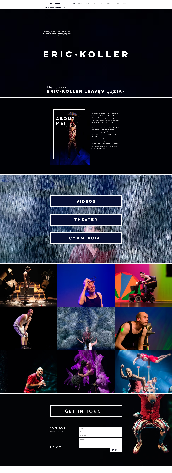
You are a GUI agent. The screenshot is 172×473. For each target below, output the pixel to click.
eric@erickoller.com (56, 431)
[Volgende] (162, 91)
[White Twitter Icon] (53, 446)
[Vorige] (10, 91)
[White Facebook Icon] (50, 446)
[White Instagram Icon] (56, 446)
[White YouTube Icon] (60, 446)
